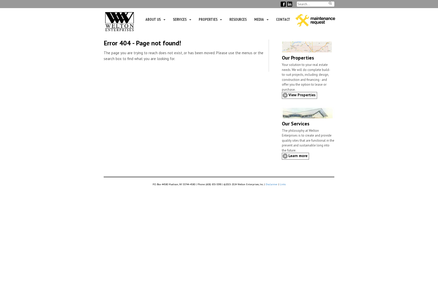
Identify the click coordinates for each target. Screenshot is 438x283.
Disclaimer (272, 184)
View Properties (302, 94)
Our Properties (298, 57)
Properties (208, 19)
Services (180, 19)
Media (259, 19)
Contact (283, 19)
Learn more (297, 155)
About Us (153, 19)
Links (283, 184)
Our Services (295, 123)
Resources (238, 19)
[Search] (330, 3)
